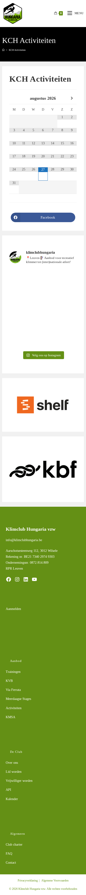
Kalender (12, 799)
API (8, 790)
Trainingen (13, 672)
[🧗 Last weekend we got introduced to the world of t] (43, 328)
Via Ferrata (13, 690)
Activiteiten (14, 708)
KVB (9, 681)
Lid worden (14, 771)
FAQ (9, 853)
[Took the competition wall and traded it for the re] (43, 288)
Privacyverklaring (28, 880)
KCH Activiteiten (17, 50)
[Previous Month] (14, 98)
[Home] (3, 50)
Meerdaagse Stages (18, 699)
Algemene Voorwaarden (55, 880)
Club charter (14, 844)
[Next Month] (72, 98)
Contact (11, 862)
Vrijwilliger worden (19, 781)
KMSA (10, 717)
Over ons (12, 762)
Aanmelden (13, 609)
